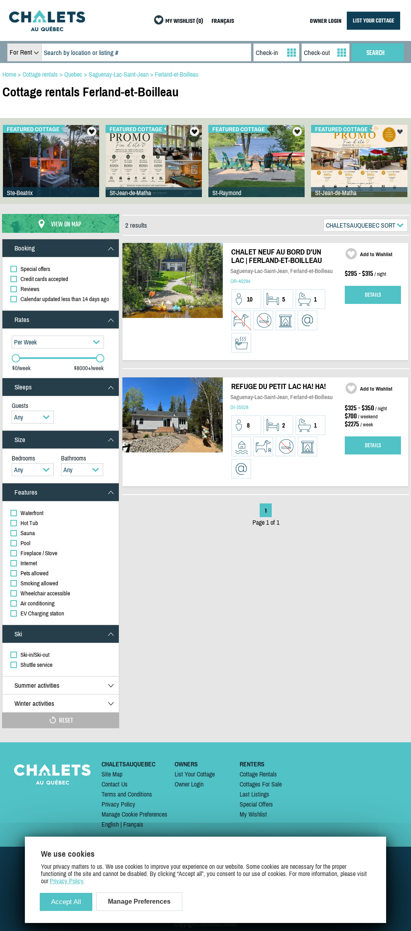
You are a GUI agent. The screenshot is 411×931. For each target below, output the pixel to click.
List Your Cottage (195, 774)
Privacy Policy (118, 804)
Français (133, 824)
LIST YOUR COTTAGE (373, 21)
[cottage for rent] (47, 29)
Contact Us (115, 784)
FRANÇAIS (223, 21)
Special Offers (256, 804)
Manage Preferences (139, 901)
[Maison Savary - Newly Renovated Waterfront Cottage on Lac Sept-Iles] (256, 169)
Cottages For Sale (261, 784)
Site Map (112, 774)
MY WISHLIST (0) (184, 21)
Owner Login (189, 784)
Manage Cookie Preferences (134, 814)
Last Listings (254, 794)
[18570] (359, 169)
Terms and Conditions (127, 794)
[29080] (154, 169)
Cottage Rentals (258, 774)
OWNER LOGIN (326, 21)
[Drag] (16, 358)
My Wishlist (253, 814)
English (110, 824)
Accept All (66, 902)
